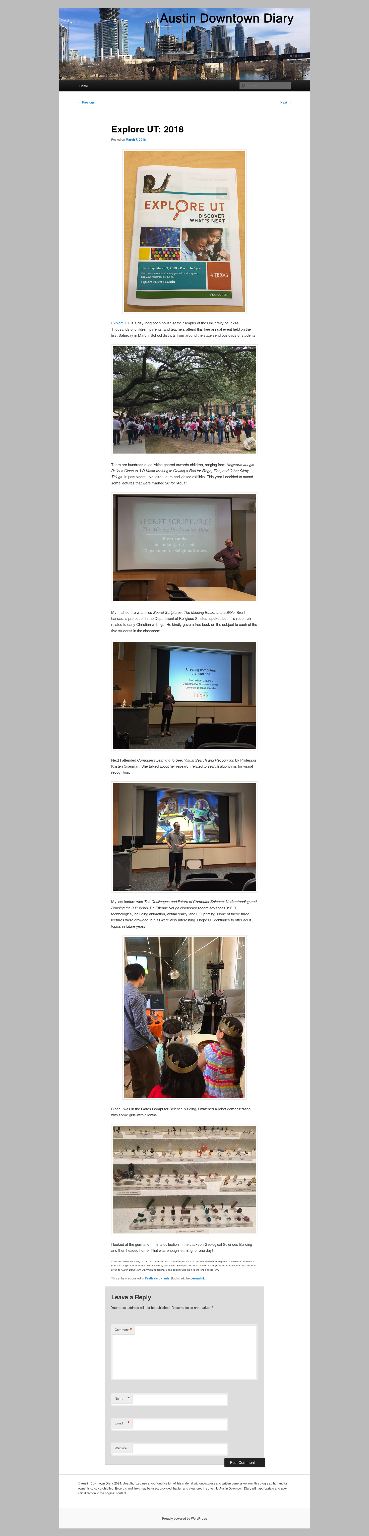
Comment (123, 1330)
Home (83, 85)
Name (122, 1399)
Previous (86, 102)
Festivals (151, 1278)
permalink (198, 1278)
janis (166, 1278)
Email (122, 1423)
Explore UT (120, 322)
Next (285, 102)
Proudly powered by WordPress (184, 1518)
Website (121, 1448)
